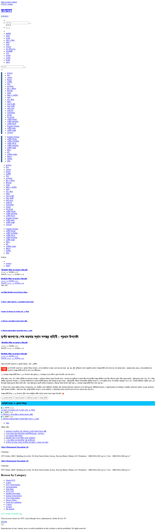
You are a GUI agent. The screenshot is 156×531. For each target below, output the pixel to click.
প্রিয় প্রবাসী (11, 106)
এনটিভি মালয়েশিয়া (12, 122)
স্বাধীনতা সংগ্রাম (31, 398)
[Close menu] (2, 69)
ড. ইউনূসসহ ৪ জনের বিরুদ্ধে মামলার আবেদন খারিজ (14, 321)
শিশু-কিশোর (10, 117)
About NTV (10, 480)
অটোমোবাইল (11, 113)
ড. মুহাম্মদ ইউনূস (7, 398)
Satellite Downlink (13, 493)
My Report (10, 509)
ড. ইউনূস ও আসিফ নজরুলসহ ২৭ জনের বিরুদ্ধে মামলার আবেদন (17, 302)
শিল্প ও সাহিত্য (11, 89)
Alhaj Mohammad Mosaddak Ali (14, 447)
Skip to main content (9, 2)
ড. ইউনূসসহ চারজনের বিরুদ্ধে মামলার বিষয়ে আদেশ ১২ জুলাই (16, 331)
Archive (9, 507)
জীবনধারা (10, 91)
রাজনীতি (8, 34)
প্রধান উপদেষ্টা (19, 398)
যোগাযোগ (10, 133)
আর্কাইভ (9, 159)
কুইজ (8, 161)
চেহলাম (8, 58)
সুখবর (7, 45)
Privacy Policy (11, 500)
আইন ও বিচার (10, 40)
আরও (7, 423)
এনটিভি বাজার (11, 128)
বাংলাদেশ (6, 10)
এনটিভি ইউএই (11, 124)
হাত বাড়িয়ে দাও (10, 49)
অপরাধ (8, 38)
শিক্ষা (8, 84)
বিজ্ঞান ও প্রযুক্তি (12, 95)
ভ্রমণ (9, 97)
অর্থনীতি (9, 82)
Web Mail (9, 489)
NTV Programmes (13, 485)
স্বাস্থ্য (9, 93)
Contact (9, 504)
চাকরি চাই (10, 111)
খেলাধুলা (9, 78)
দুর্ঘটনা (8, 42)
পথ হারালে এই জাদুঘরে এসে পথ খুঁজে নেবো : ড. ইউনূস (15, 311)
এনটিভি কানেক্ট (11, 130)
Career (8, 482)
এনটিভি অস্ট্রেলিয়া (13, 141)
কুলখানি (8, 56)
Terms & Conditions (13, 502)
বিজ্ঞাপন (9, 157)
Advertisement (11, 487)
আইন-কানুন (10, 108)
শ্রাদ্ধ (8, 62)
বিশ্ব (8, 75)
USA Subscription (13, 498)
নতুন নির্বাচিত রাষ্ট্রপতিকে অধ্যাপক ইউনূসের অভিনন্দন (14, 292)
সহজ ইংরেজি (11, 104)
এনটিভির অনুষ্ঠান (12, 154)
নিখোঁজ (8, 60)
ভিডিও (9, 150)
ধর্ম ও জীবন (10, 100)
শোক (7, 53)
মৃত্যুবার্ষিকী (9, 51)
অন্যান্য (8, 47)
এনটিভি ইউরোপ (12, 119)
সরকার (8, 36)
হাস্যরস (9, 115)
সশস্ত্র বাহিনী (43, 398)
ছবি (8, 152)
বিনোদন (9, 80)
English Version (13, 126)
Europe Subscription (14, 496)
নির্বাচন (9, 102)
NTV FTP (10, 491)
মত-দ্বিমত (10, 86)
